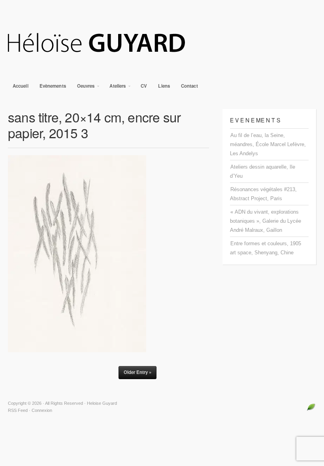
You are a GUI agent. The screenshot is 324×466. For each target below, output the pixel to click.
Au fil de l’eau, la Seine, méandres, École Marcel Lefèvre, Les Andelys (268, 144)
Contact (189, 86)
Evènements (53, 86)
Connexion (42, 410)
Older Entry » (137, 372)
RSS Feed (18, 410)
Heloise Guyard (162, 43)
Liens (164, 86)
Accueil (20, 86)
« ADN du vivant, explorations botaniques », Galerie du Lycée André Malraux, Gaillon (265, 221)
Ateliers (115, 88)
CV (144, 86)
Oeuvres (83, 88)
